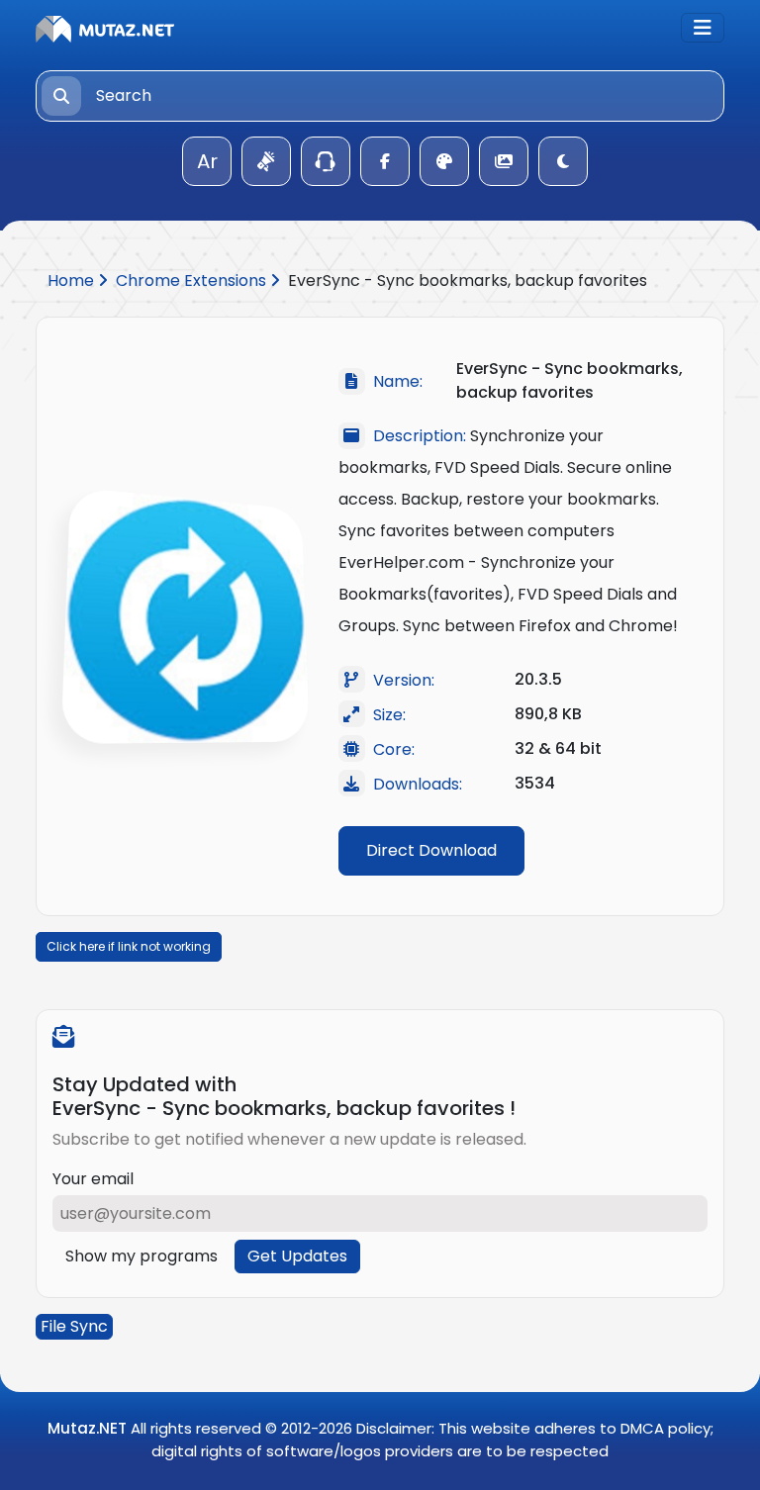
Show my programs (141, 1256)
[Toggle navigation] (702, 28)
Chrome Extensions (193, 280)
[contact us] (325, 161)
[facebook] (385, 161)
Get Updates (297, 1256)
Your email (93, 1178)
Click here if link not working (129, 946)
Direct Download (431, 850)
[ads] (266, 161)
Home (73, 280)
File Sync (74, 1326)
